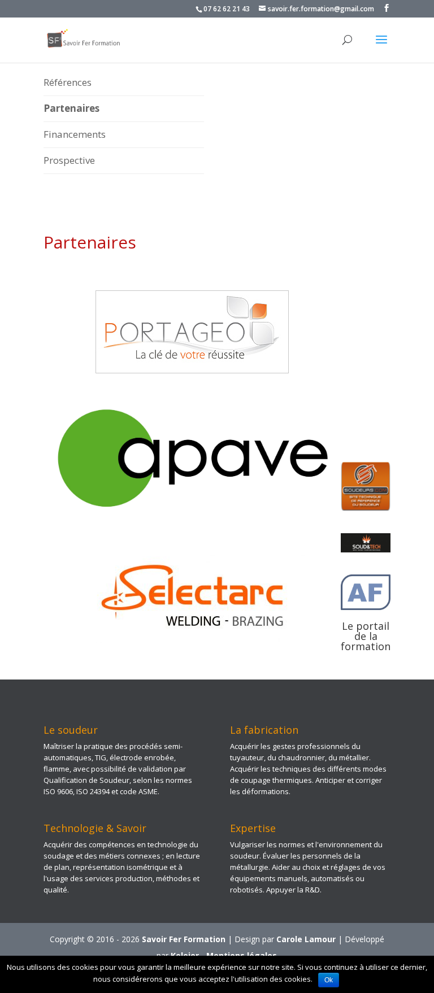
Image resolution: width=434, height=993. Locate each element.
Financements (75, 134)
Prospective (69, 160)
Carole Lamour (306, 939)
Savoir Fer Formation (183, 939)
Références (68, 82)
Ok (328, 980)
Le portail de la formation (365, 636)
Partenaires (71, 108)
